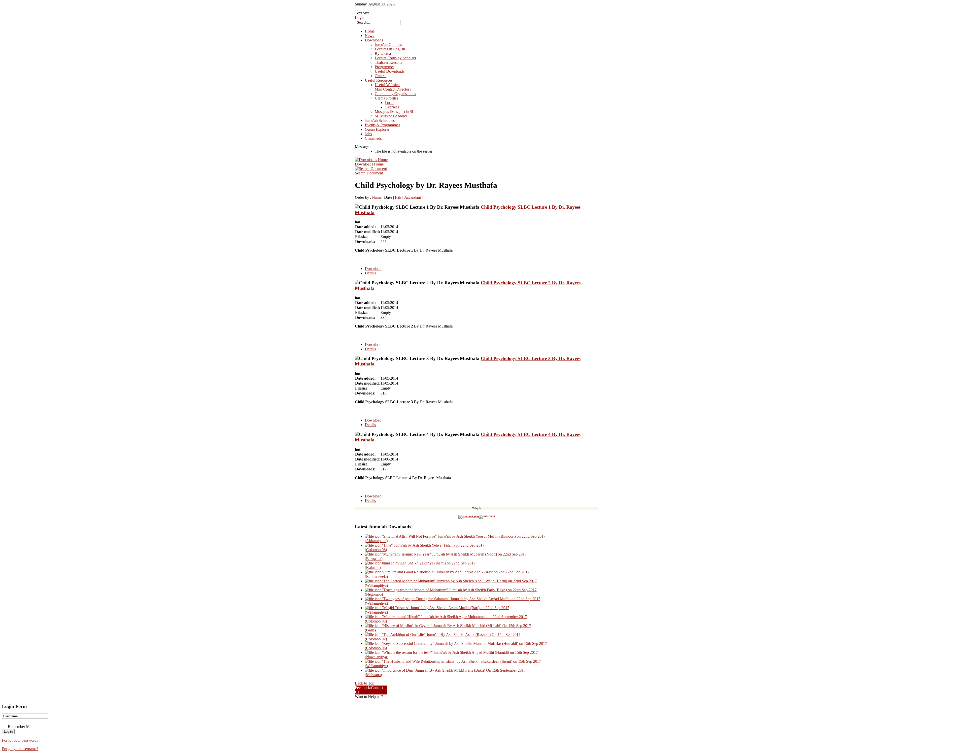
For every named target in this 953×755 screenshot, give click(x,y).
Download (373, 268)
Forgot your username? (20, 749)
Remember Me (19, 726)
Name (376, 197)
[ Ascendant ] (412, 197)
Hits (398, 197)
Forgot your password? (20, 740)
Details (370, 273)
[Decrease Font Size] (357, 8)
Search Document (369, 173)
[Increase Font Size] (355, 8)
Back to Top (364, 683)
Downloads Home (369, 164)
